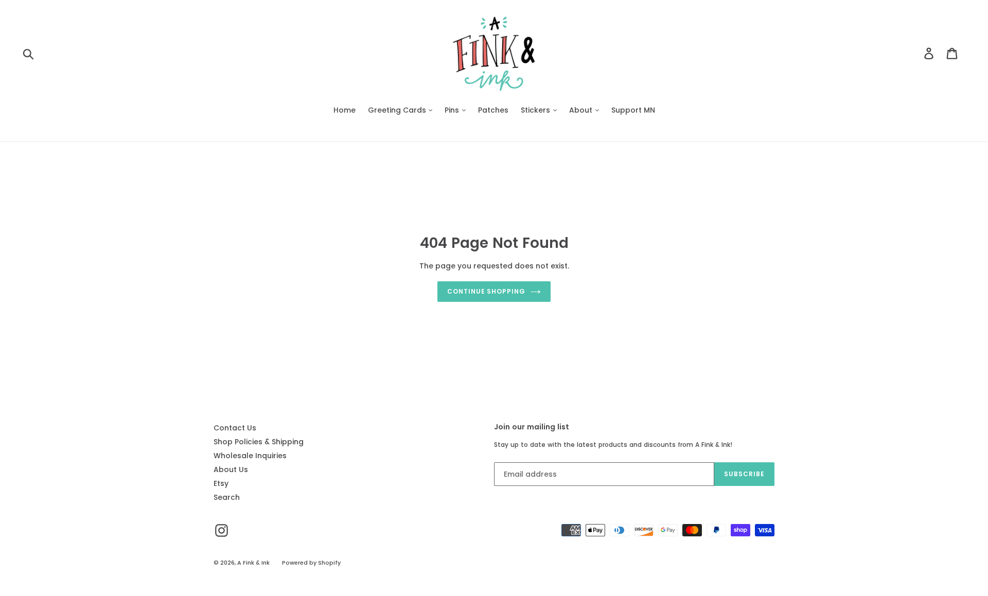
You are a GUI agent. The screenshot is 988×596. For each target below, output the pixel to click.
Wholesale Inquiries (250, 455)
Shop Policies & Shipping (259, 442)
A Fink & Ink (253, 562)
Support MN (633, 110)
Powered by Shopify (311, 562)
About (581, 110)
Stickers (536, 110)
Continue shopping (486, 291)
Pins (453, 110)
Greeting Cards (398, 110)
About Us (231, 469)
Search (227, 497)
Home (344, 110)
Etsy (221, 483)
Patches (493, 110)
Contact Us (235, 428)
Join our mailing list (531, 427)
